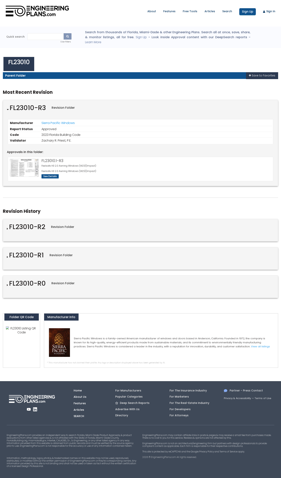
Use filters (65, 41)
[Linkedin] (35, 409)
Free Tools (190, 11)
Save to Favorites (263, 75)
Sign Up (247, 12)
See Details (50, 176)
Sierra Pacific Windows (58, 123)
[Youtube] (29, 409)
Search (227, 11)
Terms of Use (263, 398)
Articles (210, 11)
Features (169, 11)
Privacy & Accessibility (237, 398)
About (151, 11)
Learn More (93, 42)
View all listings (260, 346)
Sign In (270, 11)
